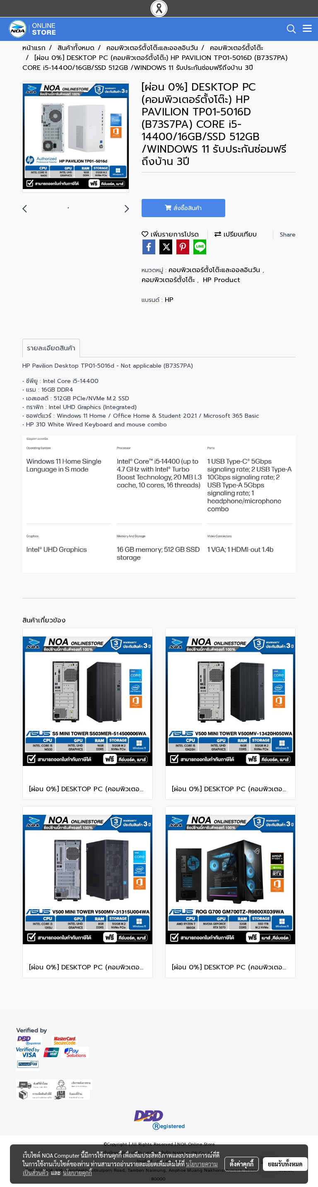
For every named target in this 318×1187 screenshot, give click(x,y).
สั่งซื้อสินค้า (186, 208)
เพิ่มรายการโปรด (173, 234)
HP (169, 300)
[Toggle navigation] (307, 29)
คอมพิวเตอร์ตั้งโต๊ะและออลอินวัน (216, 270)
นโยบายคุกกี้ (77, 1172)
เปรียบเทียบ (239, 234)
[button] (288, 29)
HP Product (221, 280)
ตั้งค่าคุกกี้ (241, 1164)
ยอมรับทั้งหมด (285, 1164)
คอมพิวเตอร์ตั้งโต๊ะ (169, 280)
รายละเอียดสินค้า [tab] (51, 348)
